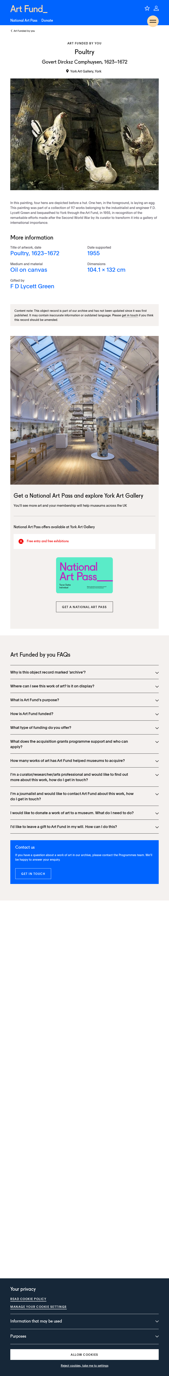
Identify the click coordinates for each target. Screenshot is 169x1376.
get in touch (130, 315)
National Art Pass (23, 21)
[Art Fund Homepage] (28, 9)
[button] (84, 606)
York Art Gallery (123, 496)
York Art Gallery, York (85, 71)
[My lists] (147, 8)
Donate (47, 21)
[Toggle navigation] (153, 21)
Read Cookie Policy (28, 1299)
